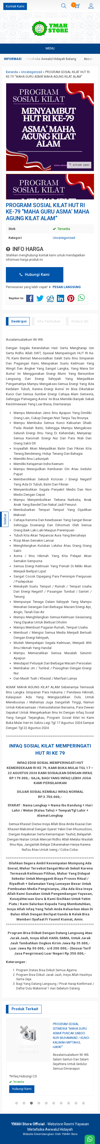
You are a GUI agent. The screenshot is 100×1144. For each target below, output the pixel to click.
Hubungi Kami (36, 274)
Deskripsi (19, 321)
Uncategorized (64, 238)
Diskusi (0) (79, 321)
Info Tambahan (49, 321)
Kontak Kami (15, 6)
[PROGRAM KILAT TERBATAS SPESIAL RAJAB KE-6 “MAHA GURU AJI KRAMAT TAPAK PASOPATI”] (28, 1040)
